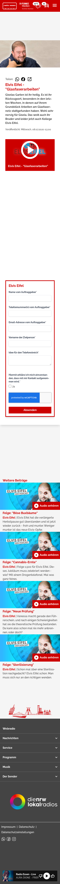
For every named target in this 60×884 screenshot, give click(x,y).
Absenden (30, 410)
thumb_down (41, 876)
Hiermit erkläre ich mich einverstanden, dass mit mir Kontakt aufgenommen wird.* (29, 378)
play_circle (47, 876)
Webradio (9, 728)
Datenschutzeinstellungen (17, 832)
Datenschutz (26, 826)
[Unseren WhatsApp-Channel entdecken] (3, 839)
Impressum (8, 826)
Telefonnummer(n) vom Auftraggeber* (29, 307)
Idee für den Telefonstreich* (24, 352)
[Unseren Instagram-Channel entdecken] (14, 839)
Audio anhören (46, 506)
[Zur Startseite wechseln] (10, 6)
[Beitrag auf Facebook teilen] (23, 79)
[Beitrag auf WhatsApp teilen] (17, 79)
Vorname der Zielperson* (22, 337)
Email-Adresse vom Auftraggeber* (27, 322)
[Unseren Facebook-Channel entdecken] (9, 839)
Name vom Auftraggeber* (23, 292)
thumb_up (53, 876)
